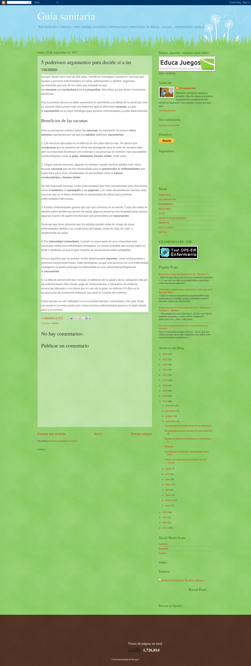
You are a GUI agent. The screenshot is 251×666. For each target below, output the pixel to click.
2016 (165, 512)
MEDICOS (164, 222)
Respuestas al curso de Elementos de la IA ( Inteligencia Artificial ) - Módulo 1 (185, 309)
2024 (165, 364)
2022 (165, 374)
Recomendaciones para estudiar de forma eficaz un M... (188, 432)
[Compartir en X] (83, 318)
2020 (165, 385)
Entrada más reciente (52, 433)
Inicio (98, 433)
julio (167, 474)
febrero (169, 500)
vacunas (55, 323)
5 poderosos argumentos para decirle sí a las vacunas (185, 461)
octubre (169, 416)
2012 (165, 527)
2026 (165, 354)
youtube (162, 553)
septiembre (170, 421)
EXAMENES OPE (167, 199)
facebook (163, 543)
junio (168, 479)
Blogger (135, 659)
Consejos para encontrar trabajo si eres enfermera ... (189, 425)
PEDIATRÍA (165, 208)
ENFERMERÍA (166, 204)
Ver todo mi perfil (167, 110)
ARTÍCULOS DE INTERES (172, 218)
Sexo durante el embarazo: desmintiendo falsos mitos (187, 453)
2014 (165, 522)
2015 (165, 517)
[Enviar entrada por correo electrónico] (70, 317)
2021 (165, 380)
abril (167, 489)
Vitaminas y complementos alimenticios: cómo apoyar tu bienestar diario (185, 291)
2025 (165, 359)
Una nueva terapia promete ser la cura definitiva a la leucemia (183, 327)
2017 (165, 401)
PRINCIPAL (165, 194)
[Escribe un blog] (80, 318)
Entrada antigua (141, 433)
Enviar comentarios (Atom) (64, 440)
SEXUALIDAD (166, 227)
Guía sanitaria (66, 16)
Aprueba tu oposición (169, 125)
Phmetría (169, 446)
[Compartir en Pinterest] (90, 318)
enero (168, 505)
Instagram (163, 548)
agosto (168, 468)
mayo (168, 484)
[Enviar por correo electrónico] (77, 318)
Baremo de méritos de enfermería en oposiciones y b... (188, 440)
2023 (165, 369)
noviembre (170, 410)
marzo (168, 495)
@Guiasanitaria (187, 88)
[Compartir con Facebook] (86, 318)
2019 (165, 390)
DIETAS (163, 232)
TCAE (162, 213)
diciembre (170, 405)
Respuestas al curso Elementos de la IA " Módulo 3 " (183, 274)
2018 (165, 395)
